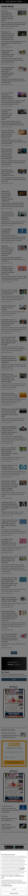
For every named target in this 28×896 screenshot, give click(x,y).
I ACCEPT (14, 889)
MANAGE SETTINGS (14, 893)
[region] (14, 873)
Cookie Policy (22, 868)
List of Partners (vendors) (6, 885)
